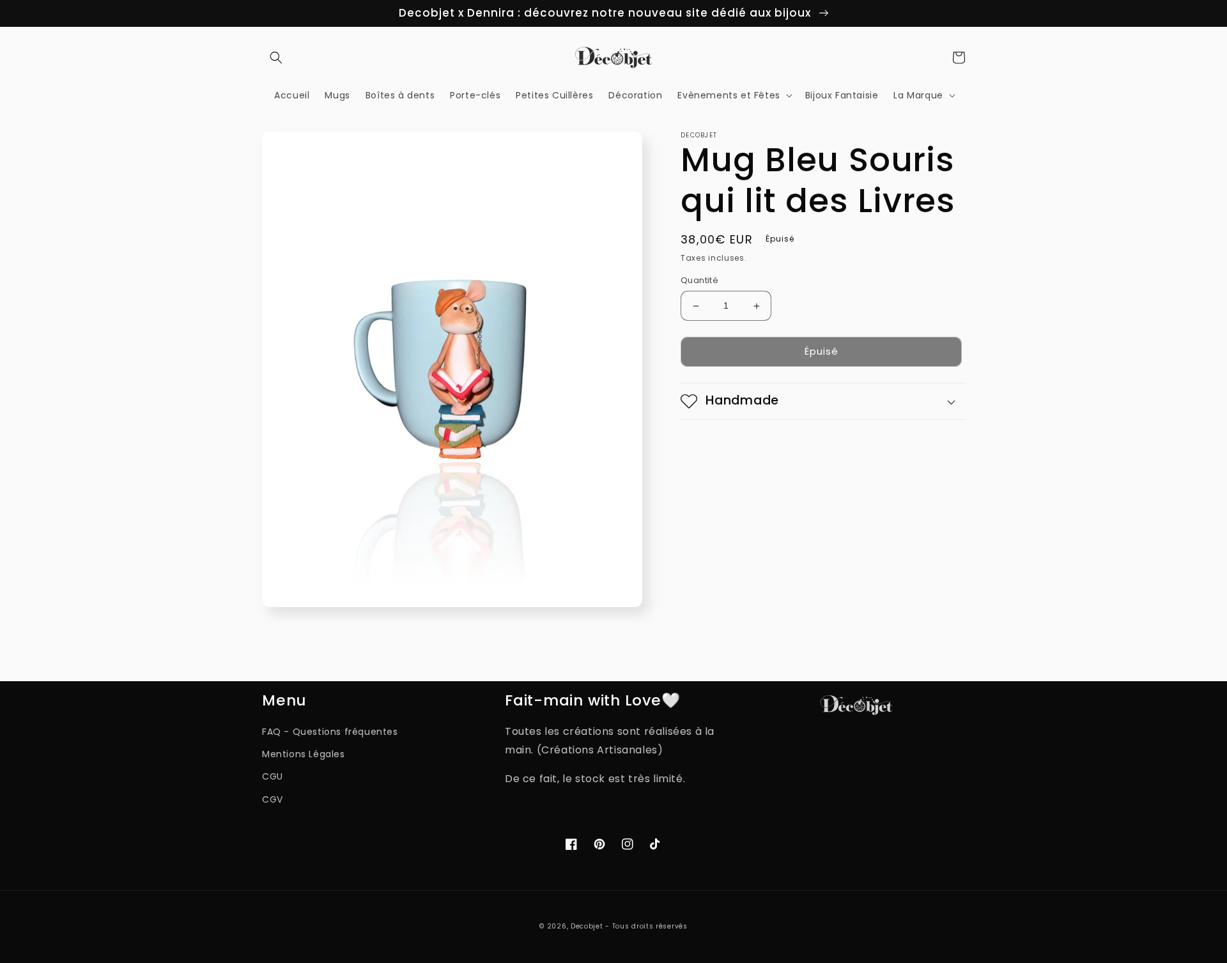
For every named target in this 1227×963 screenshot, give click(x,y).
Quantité (699, 281)
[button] (276, 57)
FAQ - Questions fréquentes (330, 731)
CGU (272, 776)
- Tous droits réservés (646, 926)
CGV (272, 799)
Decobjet (587, 926)
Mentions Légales (303, 754)
